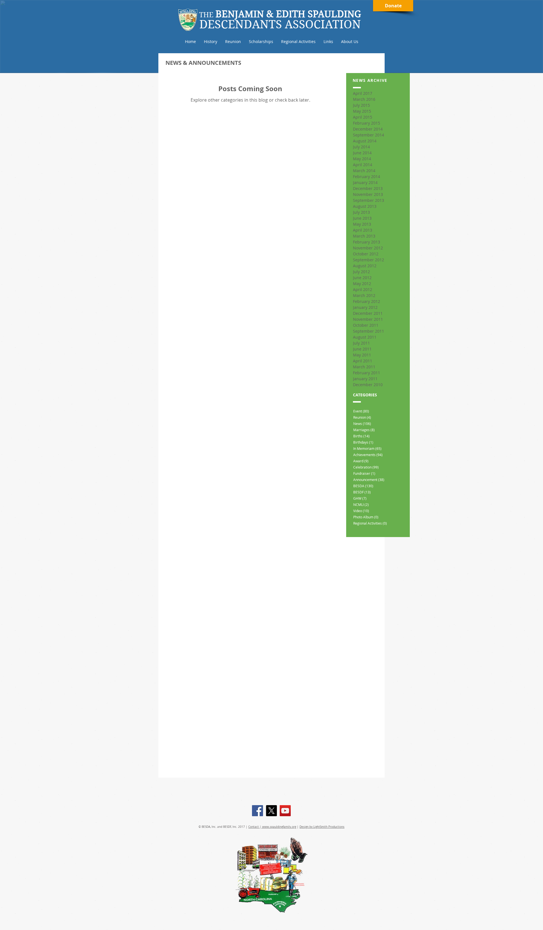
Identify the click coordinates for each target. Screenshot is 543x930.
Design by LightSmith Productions (321, 827)
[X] (271, 810)
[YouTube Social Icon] (285, 810)
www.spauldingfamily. (276, 827)
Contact (254, 827)
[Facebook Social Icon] (257, 810)
